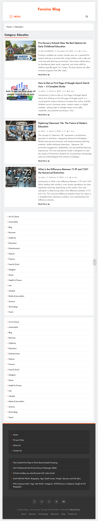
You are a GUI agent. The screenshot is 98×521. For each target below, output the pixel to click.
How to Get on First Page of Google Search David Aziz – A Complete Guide (63, 84)
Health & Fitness (15, 280)
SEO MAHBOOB (47, 51)
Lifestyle (12, 290)
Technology (13, 306)
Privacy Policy (18, 440)
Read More (42, 74)
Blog (10, 227)
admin (43, 91)
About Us (17, 445)
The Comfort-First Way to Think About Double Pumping (35, 462)
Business (12, 232)
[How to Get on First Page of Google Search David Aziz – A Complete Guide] (20, 91)
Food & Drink (14, 264)
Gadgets (12, 269)
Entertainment (14, 248)
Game (11, 275)
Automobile (13, 221)
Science (12, 301)
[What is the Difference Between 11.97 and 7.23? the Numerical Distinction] (20, 177)
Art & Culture (14, 216)
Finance (12, 259)
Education (12, 58)
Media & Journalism (16, 296)
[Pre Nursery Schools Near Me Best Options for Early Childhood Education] (20, 51)
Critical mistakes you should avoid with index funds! (34, 473)
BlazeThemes (75, 509)
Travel (11, 312)
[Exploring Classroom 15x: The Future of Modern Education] (20, 131)
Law (10, 285)
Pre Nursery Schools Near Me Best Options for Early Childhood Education (62, 44)
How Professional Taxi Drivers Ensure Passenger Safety (35, 467)
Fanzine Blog (49, 9)
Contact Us (17, 450)
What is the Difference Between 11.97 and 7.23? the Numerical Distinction (63, 170)
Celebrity (12, 237)
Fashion (12, 253)
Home (15, 434)
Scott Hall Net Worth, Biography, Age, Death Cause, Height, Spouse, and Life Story (47, 478)
